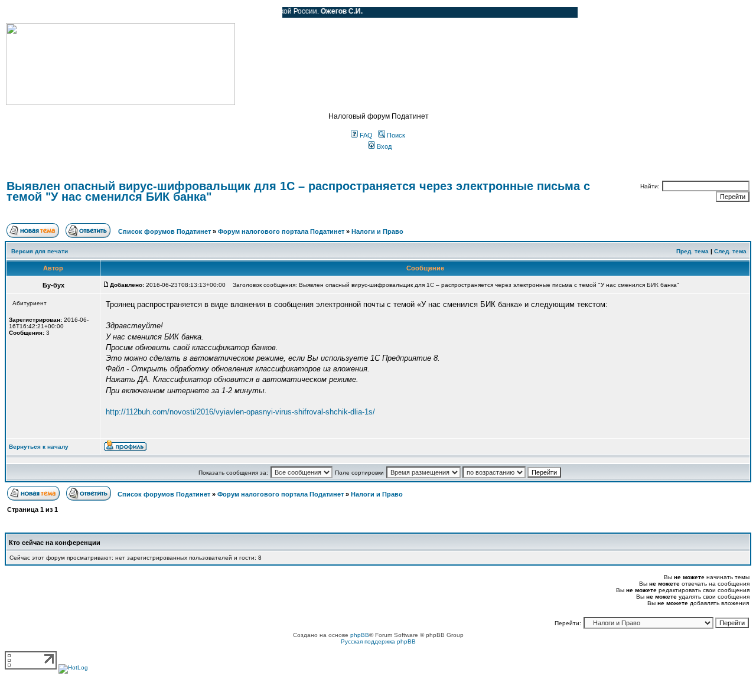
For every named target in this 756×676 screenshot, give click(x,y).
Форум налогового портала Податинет (281, 231)
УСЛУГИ (126, 12)
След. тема (730, 251)
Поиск (395, 135)
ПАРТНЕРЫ (172, 12)
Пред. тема (692, 251)
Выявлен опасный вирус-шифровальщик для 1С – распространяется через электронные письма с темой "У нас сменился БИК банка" (298, 191)
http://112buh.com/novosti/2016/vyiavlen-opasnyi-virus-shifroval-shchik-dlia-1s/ (240, 411)
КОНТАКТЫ (224, 12)
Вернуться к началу (39, 446)
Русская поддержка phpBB (378, 641)
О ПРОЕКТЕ (80, 12)
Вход (383, 146)
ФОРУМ (32, 12)
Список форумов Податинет (164, 231)
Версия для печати (39, 251)
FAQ (365, 135)
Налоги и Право (377, 231)
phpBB (359, 635)
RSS (264, 12)
